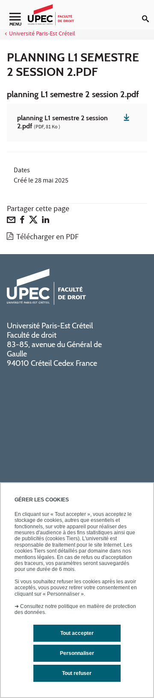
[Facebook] (22, 221)
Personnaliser (77, 653)
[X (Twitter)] (33, 221)
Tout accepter (77, 633)
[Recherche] (148, 12)
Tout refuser (77, 673)
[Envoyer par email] (11, 221)
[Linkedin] (45, 221)
